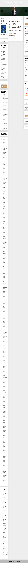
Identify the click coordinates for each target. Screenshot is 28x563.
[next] (26, 11)
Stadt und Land (26, 75)
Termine (4, 548)
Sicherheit (5, 546)
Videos (26, 47)
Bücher (4, 541)
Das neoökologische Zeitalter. (6, 109)
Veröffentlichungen (7, 557)
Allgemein (5, 490)
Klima (26, 67)
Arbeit (26, 60)
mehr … (14, 35)
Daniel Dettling (14, 2)
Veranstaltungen (6, 554)
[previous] (2, 11)
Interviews (5, 543)
